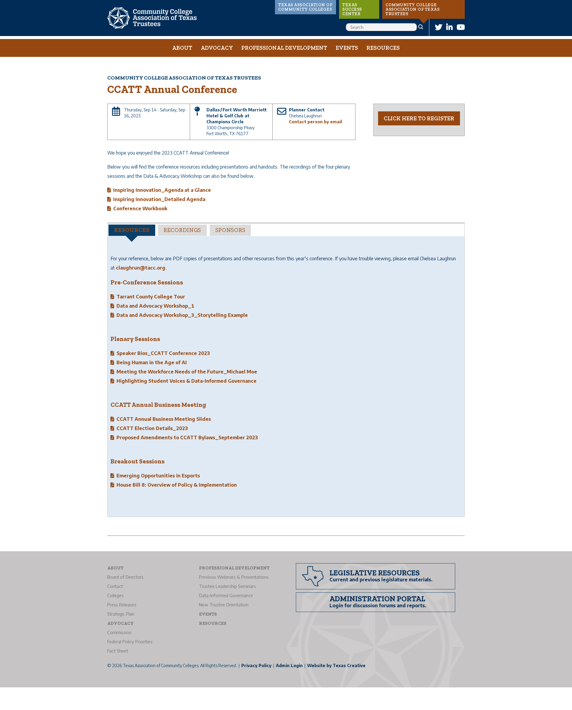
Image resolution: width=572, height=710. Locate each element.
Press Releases (121, 604)
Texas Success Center (352, 9)
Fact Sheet (117, 650)
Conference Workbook (140, 208)
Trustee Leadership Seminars (227, 586)
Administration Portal (377, 598)
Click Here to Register (419, 118)
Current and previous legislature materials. (381, 580)
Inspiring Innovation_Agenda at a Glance (162, 190)
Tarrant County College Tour (150, 297)
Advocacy (217, 47)
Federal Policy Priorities (130, 641)
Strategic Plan (120, 613)
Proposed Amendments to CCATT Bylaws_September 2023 (187, 437)
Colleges (115, 595)
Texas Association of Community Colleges (305, 7)
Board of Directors (125, 577)
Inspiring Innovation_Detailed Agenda (159, 199)
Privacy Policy (256, 665)
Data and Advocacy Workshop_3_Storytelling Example (182, 315)
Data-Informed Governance (226, 595)
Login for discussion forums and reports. (377, 605)
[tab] (131, 230)
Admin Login (289, 665)
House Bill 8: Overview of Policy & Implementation (176, 485)
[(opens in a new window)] (438, 27)
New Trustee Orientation (223, 604)
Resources (383, 47)
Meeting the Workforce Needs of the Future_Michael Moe (186, 372)
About (182, 47)
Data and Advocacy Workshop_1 (155, 306)
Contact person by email (315, 121)
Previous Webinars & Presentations (234, 577)
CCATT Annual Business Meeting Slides (163, 419)
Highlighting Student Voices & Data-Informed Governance (186, 381)
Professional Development (284, 47)
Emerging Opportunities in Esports (158, 476)
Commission (119, 632)
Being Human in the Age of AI (151, 362)
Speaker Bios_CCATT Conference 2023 (163, 353)
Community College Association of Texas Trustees (412, 9)
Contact (115, 586)
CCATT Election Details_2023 (152, 428)
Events (347, 47)
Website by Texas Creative (336, 665)
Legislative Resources (374, 572)
